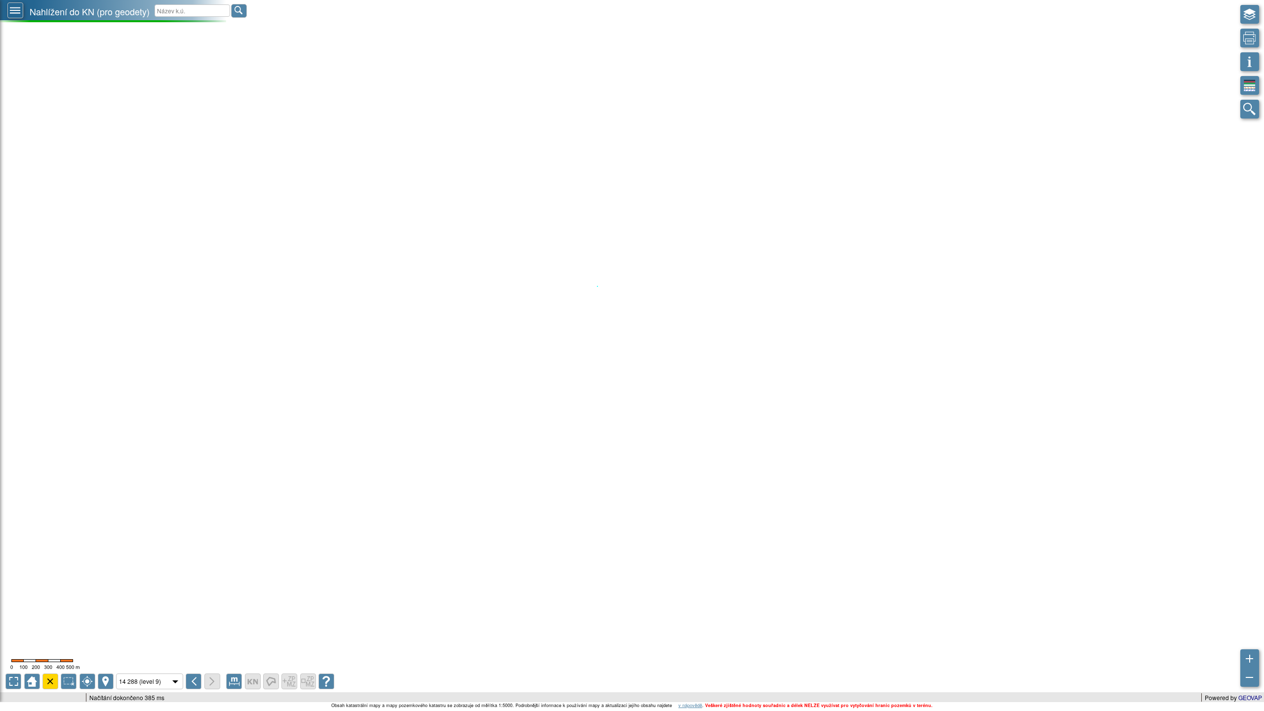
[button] (15, 10)
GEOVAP (1250, 697)
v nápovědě (690, 705)
